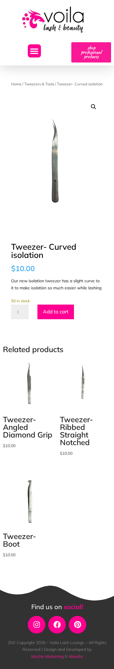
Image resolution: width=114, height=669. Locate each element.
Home (16, 84)
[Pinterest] (77, 624)
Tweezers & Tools (39, 84)
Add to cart (55, 311)
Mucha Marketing (48, 656)
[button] (34, 51)
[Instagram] (36, 624)
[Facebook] (57, 624)
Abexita (75, 656)
